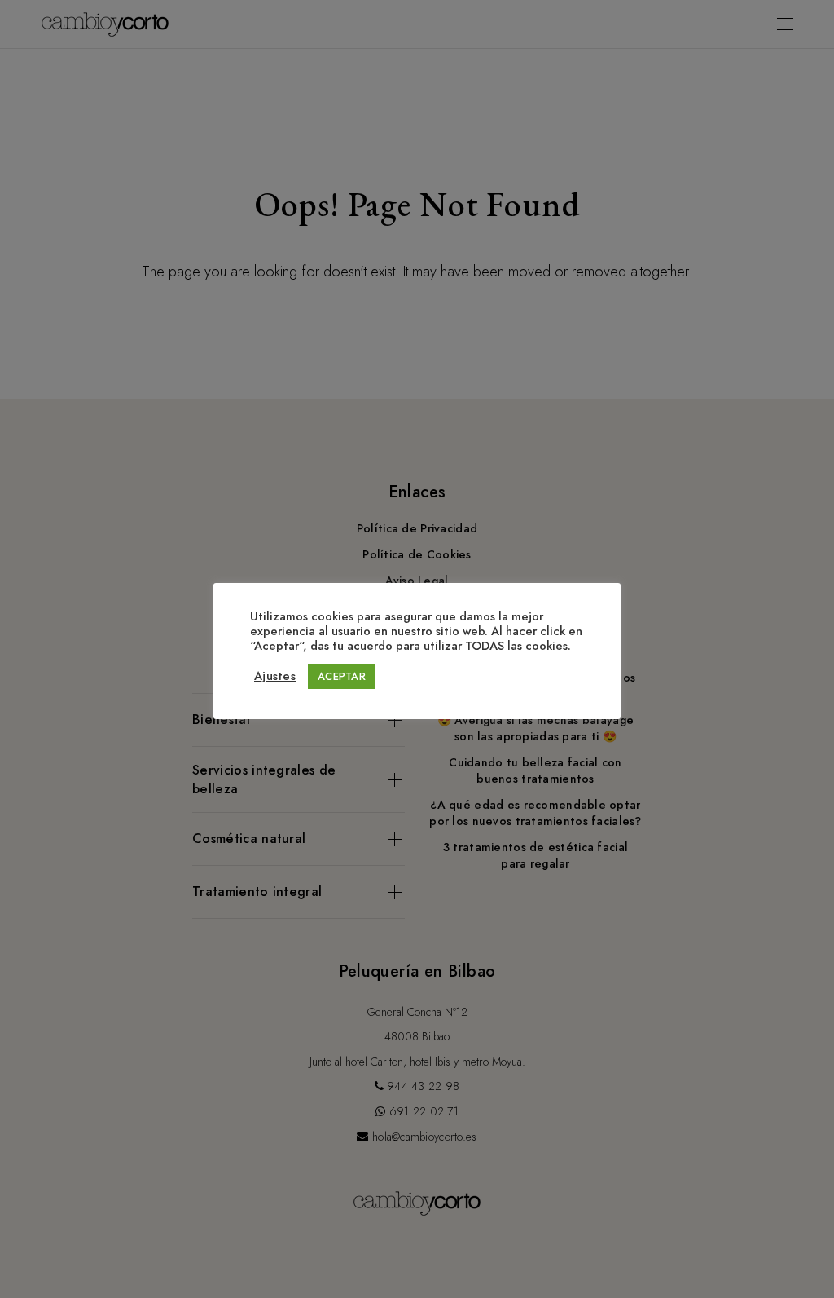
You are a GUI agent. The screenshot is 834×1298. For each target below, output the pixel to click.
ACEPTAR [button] (342, 676)
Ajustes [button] (275, 676)
